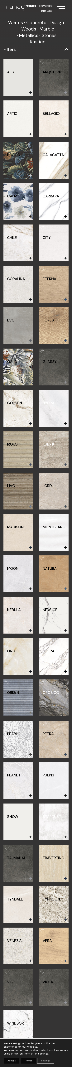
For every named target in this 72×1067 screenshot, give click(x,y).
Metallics (28, 35)
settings (43, 1053)
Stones (49, 35)
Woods (28, 29)
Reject (28, 1060)
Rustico (38, 42)
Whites (15, 23)
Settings (45, 1060)
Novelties (45, 6)
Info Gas (46, 11)
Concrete (36, 23)
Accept (11, 1060)
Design (57, 23)
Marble (46, 29)
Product (30, 6)
